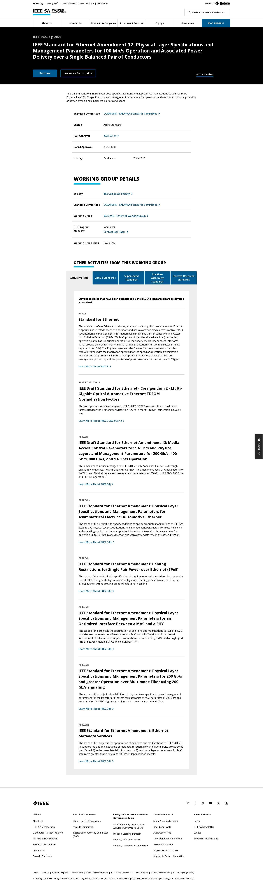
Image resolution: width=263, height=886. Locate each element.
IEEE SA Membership (44, 826)
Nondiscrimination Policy (97, 872)
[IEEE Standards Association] (49, 12)
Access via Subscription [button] (78, 73)
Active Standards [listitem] (105, 277)
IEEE (52, 3)
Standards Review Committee (169, 856)
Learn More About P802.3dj (95, 484)
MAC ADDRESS (216, 23)
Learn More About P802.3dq (95, 649)
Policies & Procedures (44, 844)
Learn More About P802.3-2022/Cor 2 (100, 420)
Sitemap (45, 872)
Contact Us (38, 850)
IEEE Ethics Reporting (120, 872)
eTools (208, 3)
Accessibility (77, 872)
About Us (38, 820)
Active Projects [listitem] (79, 277)
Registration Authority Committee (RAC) (91, 834)
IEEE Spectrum (87, 3)
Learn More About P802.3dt (95, 761)
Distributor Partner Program (48, 832)
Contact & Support (60, 872)
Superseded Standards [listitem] (131, 277)
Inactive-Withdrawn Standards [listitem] (157, 278)
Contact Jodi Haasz (114, 232)
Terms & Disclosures (160, 872)
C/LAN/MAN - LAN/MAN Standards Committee (130, 113)
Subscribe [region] (259, 446)
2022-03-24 (109, 136)
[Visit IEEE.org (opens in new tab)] (41, 803)
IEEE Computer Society (116, 193)
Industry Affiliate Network (126, 839)
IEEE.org (39, 3)
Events (197, 832)
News (197, 820)
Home (35, 872)
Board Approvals (162, 826)
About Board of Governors (87, 820)
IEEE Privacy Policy (140, 872)
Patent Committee (163, 844)
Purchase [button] (45, 73)
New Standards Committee (167, 838)
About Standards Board (165, 820)
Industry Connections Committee (130, 845)
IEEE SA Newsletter (204, 826)
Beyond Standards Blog (206, 838)
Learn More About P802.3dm (95, 542)
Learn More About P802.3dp (95, 591)
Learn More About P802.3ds (95, 708)
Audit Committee (162, 832)
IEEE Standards (69, 3)
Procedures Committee (165, 850)
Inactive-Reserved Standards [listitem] (184, 277)
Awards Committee (83, 826)
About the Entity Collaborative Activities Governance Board (129, 826)
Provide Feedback (42, 856)
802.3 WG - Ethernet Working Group (124, 216)
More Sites (102, 3)
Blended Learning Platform (127, 833)
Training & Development (45, 838)
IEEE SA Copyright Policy (183, 872)
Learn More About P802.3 (93, 366)
